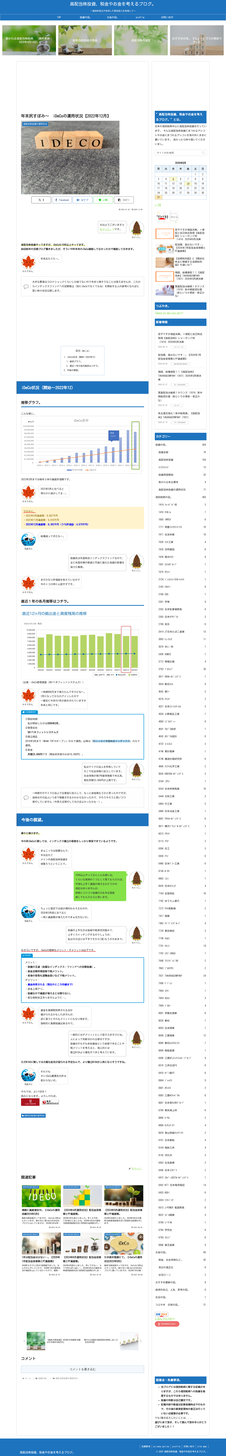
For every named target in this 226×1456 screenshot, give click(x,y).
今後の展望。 (73, 370)
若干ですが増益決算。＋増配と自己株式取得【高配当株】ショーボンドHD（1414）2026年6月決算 (180, 338)
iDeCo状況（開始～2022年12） (82, 357)
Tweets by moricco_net (167, 313)
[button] (124, 199)
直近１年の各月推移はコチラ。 (85, 366)
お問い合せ (189, 1446)
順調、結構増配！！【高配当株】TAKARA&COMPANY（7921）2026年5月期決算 (179, 376)
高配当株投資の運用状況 (34, 1115)
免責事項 (146, 1446)
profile (176, 1446)
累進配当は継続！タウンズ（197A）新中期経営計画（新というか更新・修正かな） (180, 396)
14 (188, 183)
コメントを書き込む (82, 1369)
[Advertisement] (82, 88)
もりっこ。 (106, 229)
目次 (78, 351)
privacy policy (161, 1446)
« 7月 (158, 205)
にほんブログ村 (163, 1319)
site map (202, 1446)
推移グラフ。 (76, 361)
